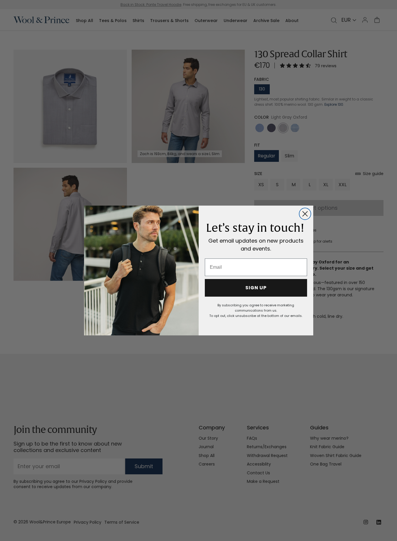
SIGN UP (256, 287)
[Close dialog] (305, 214)
